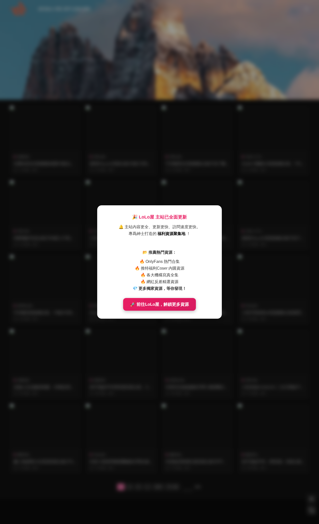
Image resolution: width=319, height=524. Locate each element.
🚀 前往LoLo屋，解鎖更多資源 (159, 304)
